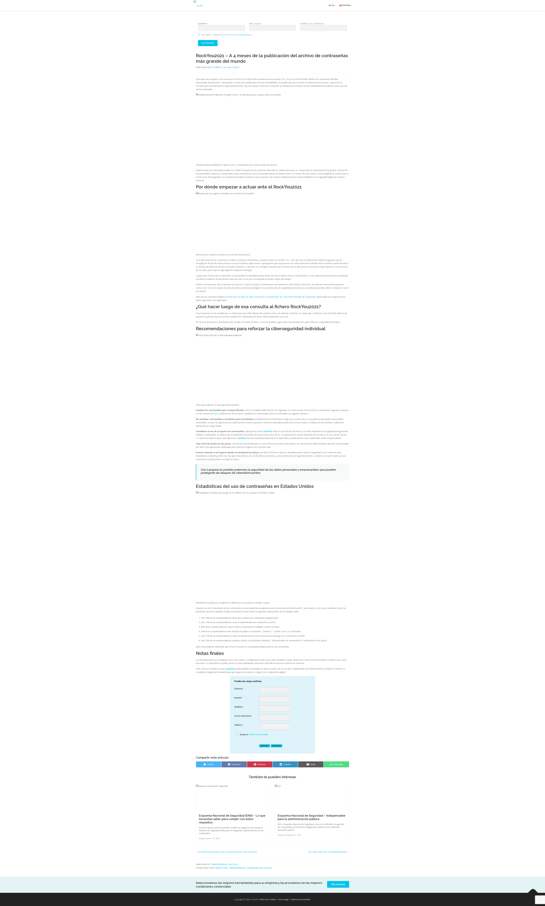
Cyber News (207, 287)
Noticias (233, 864)
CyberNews (310, 296)
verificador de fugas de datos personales (246, 296)
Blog (332, 5)
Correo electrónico (312, 24)
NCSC (216, 413)
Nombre (202, 24)
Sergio (236, 67)
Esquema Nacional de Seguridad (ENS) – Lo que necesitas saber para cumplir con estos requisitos (232, 819)
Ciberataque (221, 868)
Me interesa (338, 884)
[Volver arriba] (533, 893)
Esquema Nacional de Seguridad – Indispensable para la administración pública (311, 817)
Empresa (238, 688)
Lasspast (213, 469)
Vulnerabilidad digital (259, 868)
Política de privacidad (238, 35)
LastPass (267, 431)
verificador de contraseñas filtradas (285, 296)
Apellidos (255, 24)
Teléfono (238, 725)
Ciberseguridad (237, 868)
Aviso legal (283, 899)
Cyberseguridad (219, 864)
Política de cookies (267, 899)
